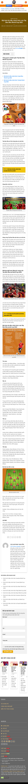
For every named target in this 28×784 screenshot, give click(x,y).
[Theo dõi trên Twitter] (4, 741)
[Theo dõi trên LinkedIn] (9, 741)
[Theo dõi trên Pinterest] (7, 741)
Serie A (22, 771)
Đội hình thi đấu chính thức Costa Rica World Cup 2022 (4, 669)
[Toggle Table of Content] (11, 54)
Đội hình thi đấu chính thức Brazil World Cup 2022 (14, 593)
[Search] (26, 2)
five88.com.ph (4, 766)
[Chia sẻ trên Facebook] (10, 537)
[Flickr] (11, 741)
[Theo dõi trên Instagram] (2, 741)
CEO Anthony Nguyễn (22, 25)
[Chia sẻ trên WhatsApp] (8, 537)
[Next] (26, 676)
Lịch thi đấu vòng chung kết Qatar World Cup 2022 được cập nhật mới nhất (23, 670)
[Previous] (1, 676)
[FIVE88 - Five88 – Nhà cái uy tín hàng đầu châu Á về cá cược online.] (14, 2)
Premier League (16, 771)
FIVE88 (2, 8)
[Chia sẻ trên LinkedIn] (20, 537)
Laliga (10, 771)
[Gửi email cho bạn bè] (15, 537)
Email (4, 634)
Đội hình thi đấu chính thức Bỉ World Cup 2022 (13, 669)
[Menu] (2, 2)
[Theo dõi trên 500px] (14, 741)
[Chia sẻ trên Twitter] (13, 537)
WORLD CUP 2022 (9, 8)
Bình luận (5, 617)
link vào (18, 48)
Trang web (5, 640)
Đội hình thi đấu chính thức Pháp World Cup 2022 (14, 590)
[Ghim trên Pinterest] (17, 537)
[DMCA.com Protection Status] (5, 777)
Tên (4, 628)
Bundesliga (6, 771)
